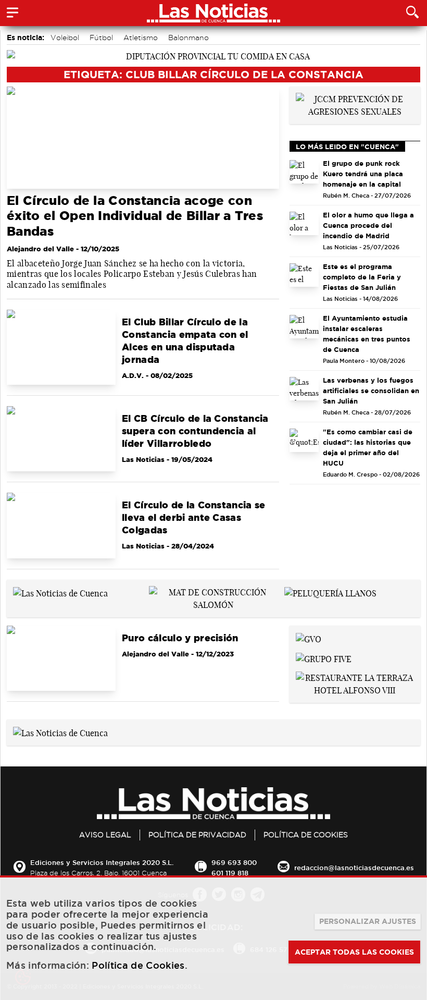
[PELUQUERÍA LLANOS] (330, 592)
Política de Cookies (305, 834)
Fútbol (101, 37)
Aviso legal (105, 834)
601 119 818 (229, 872)
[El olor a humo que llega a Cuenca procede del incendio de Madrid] (304, 223)
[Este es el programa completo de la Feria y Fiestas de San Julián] (304, 275)
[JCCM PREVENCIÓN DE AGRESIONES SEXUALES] (355, 104)
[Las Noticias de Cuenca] (60, 592)
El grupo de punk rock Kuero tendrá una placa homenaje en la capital (363, 174)
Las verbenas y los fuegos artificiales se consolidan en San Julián (371, 390)
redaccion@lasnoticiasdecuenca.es (354, 867)
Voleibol (65, 37)
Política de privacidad (197, 834)
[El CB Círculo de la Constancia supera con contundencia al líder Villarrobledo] (61, 438)
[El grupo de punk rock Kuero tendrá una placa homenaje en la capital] (304, 172)
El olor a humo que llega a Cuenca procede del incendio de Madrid (368, 225)
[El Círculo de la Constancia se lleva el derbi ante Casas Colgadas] (61, 525)
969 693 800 (234, 862)
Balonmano (188, 37)
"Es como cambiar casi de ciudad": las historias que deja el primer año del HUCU (367, 447)
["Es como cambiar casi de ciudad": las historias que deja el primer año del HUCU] (304, 440)
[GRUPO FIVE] (323, 658)
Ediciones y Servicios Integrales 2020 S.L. (101, 862)
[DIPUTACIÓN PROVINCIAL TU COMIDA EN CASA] (213, 55)
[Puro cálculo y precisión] (61, 658)
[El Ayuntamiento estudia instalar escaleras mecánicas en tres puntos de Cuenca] (304, 326)
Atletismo (140, 37)
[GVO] (308, 638)
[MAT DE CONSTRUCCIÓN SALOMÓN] (214, 597)
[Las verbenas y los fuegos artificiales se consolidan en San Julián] (304, 388)
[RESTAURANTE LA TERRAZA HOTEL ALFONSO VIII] (355, 683)
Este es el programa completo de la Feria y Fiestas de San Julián (362, 277)
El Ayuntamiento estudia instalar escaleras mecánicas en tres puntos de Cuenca (366, 333)
